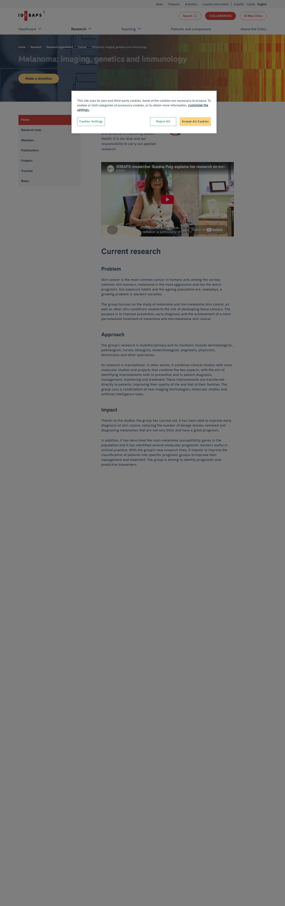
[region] (144, 112)
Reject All (163, 121)
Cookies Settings (91, 121)
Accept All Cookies (195, 121)
